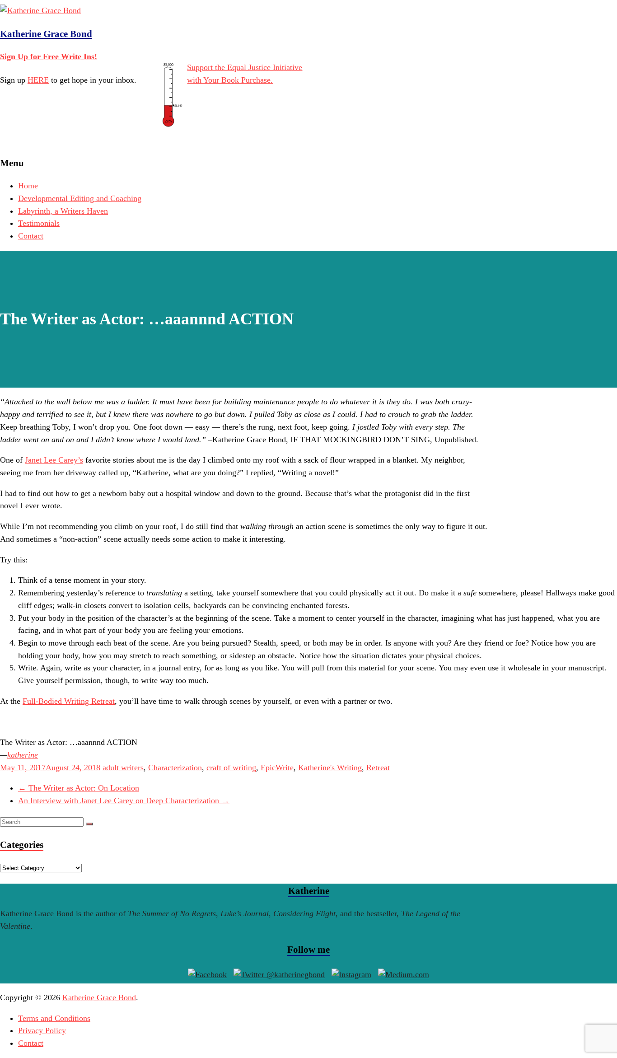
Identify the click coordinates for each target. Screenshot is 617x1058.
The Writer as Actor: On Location (78, 787)
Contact (30, 235)
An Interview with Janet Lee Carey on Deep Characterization (123, 800)
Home (28, 185)
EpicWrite (277, 767)
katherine (22, 754)
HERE (38, 79)
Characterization (175, 767)
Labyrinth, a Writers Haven (63, 210)
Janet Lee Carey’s (54, 459)
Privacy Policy (42, 1030)
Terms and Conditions (54, 1018)
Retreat (378, 767)
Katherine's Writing (330, 767)
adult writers (123, 767)
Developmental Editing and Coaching (79, 198)
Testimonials (39, 223)
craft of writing (231, 767)
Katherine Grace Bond (46, 33)
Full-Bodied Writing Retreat (69, 701)
